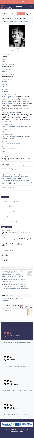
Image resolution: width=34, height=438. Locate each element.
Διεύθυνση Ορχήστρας (8, 121)
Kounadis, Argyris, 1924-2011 (10, 222)
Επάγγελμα (5, 89)
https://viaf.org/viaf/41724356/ (11, 202)
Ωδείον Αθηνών (6, 96)
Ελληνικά (24, 2)
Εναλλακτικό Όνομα (7, 168)
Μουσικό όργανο (6, 129)
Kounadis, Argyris (20, 165)
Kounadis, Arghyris (7, 207)
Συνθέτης (5, 126)
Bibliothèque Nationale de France (11, 220)
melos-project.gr (15, 429)
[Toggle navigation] (31, 6)
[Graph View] (31, 13)
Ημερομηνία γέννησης (8, 64)
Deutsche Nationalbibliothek (9, 210)
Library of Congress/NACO (9, 205)
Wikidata (4, 146)
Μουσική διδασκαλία (7, 134)
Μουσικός (5, 91)
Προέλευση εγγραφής (8, 187)
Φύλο (3, 59)
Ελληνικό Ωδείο (7, 103)
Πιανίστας (12, 126)
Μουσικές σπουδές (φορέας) (10, 94)
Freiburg (4, 81)
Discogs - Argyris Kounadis (17, 50)
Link (3, 249)
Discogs (4, 151)
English (30, 2)
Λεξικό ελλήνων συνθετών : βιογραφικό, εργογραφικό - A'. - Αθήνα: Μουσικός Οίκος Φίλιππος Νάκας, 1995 (15, 176)
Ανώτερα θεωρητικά (23, 108)
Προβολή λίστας (26, 307)
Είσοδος (15, 2)
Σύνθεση (4, 110)
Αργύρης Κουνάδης (7, 217)
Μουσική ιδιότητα (7, 124)
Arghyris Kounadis (13, 153)
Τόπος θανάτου (6, 79)
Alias (3, 242)
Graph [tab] (14, 14)
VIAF (3, 163)
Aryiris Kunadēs (13, 148)
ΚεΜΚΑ (19, 6)
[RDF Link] (27, 13)
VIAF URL (4, 200)
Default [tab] (6, 14)
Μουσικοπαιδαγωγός (23, 126)
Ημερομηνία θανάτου (8, 74)
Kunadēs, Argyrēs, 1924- (9, 212)
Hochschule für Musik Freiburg (11, 112)
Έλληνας (4, 86)
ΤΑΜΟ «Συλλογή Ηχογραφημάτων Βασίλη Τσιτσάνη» (17, 390)
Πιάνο (27, 101)
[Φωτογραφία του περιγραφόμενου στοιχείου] (17, 37)
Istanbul (4, 71)
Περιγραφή (5, 237)
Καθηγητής (5, 141)
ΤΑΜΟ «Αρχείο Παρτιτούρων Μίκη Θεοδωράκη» (17, 414)
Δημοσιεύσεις (5, 173)
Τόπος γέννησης (6, 69)
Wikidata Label (6, 230)
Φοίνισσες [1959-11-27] (9, 310)
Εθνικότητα (5, 84)
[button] (20, 307)
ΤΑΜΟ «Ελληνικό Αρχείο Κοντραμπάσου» (17, 366)
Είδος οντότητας (6, 54)
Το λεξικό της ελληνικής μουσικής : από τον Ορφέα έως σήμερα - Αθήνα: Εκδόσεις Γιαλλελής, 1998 (17, 182)
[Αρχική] (8, 7)
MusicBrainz (5, 156)
